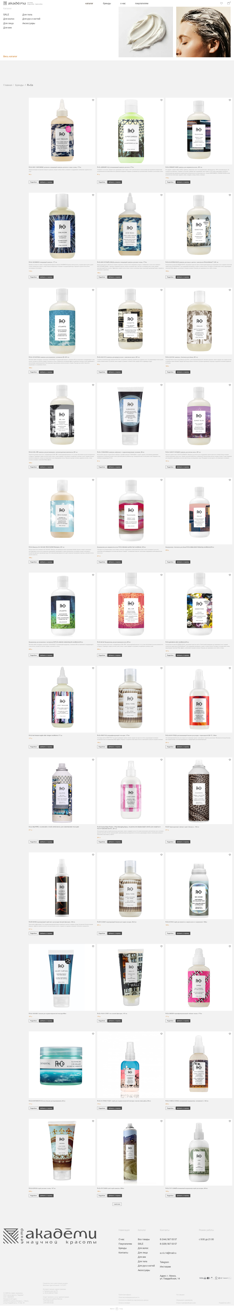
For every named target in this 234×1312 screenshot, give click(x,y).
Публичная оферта (125, 1294)
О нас (121, 1239)
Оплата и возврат (124, 1303)
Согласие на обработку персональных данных (133, 1300)
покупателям (141, 3)
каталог (89, 3)
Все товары (144, 1239)
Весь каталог (10, 56)
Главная (7, 85)
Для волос (8, 18)
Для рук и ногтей (31, 18)
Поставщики (180, 1294)
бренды (107, 3)
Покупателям (125, 1243)
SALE (6, 14)
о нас (123, 3)
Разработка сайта (224, 1303)
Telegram (164, 1262)
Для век (7, 27)
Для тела (27, 14)
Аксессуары (28, 23)
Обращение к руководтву (184, 1300)
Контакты (123, 1252)
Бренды (19, 85)
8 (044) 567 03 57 (168, 1239)
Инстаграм (165, 1266)
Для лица (8, 23)
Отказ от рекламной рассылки (186, 1303)
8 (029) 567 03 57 (168, 1243)
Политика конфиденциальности (129, 1297)
